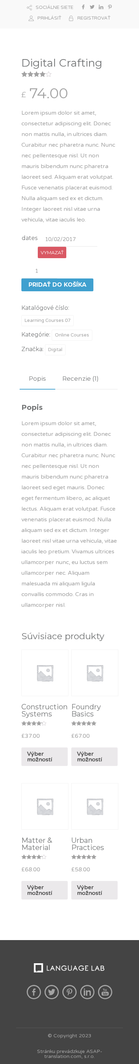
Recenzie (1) (80, 378)
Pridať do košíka (57, 284)
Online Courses (72, 335)
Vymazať (52, 252)
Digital (55, 350)
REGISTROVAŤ (93, 18)
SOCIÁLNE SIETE (54, 7)
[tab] (37, 379)
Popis (37, 378)
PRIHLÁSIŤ (49, 18)
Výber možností (39, 756)
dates (29, 238)
